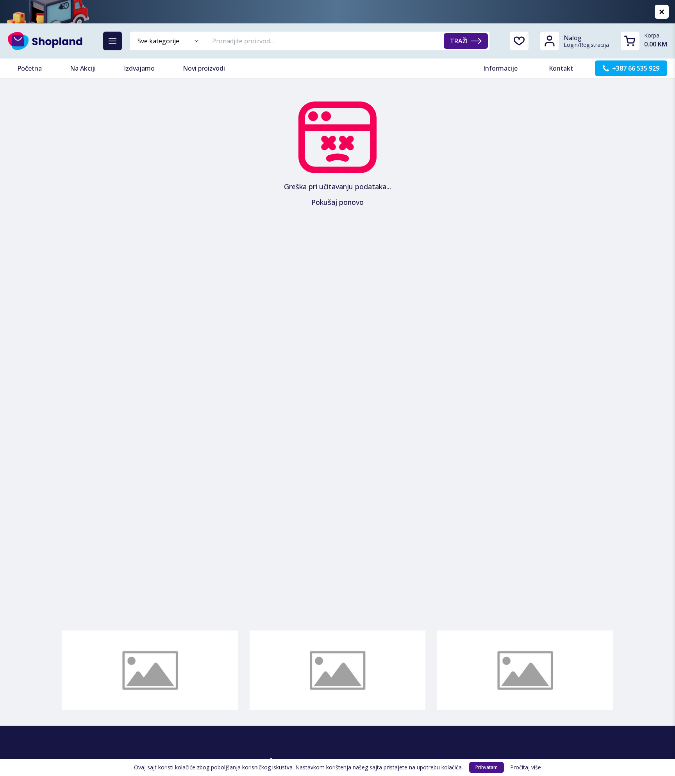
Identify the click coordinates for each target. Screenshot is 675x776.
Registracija (594, 44)
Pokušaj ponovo (337, 202)
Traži (459, 41)
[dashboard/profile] (549, 41)
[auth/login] (519, 41)
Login (571, 44)
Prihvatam (486, 767)
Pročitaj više (525, 767)
